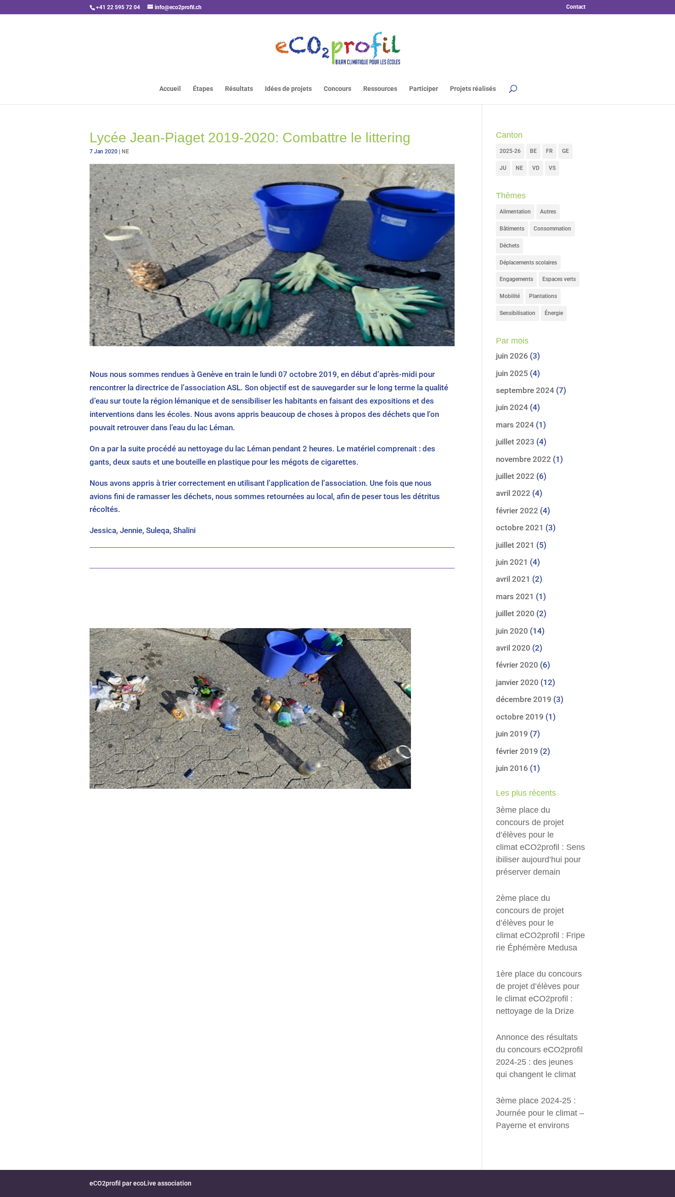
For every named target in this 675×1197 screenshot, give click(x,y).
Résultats (239, 88)
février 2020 (517, 664)
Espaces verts (559, 279)
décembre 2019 (523, 699)
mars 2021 (515, 596)
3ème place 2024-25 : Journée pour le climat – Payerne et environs (540, 1113)
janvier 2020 (517, 682)
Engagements (516, 279)
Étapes (203, 88)
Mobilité (510, 296)
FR (549, 151)
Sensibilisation (517, 313)
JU (503, 168)
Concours (337, 88)
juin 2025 (512, 373)
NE (125, 151)
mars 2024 (515, 424)
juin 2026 (512, 355)
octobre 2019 (520, 716)
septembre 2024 (525, 390)
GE (565, 151)
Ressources (380, 88)
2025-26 (510, 151)
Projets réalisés (473, 88)
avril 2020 (513, 647)
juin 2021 (512, 562)
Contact (575, 7)
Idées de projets (288, 88)
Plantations (543, 296)
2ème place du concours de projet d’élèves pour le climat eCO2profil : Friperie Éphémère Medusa (540, 923)
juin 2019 (512, 733)
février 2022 (517, 510)
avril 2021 (513, 579)
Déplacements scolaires (528, 262)
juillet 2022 (515, 476)
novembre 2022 (523, 459)
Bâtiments (512, 228)
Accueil (170, 88)
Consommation (552, 228)
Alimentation (515, 211)
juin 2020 (512, 630)
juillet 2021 (515, 545)
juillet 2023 (515, 441)
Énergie (554, 313)
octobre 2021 (520, 527)
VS (552, 168)
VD (536, 168)
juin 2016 (512, 768)
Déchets (509, 245)
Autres (548, 211)
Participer (423, 88)
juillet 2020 (515, 613)
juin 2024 (512, 407)
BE (533, 151)
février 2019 (517, 751)
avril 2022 (513, 493)
